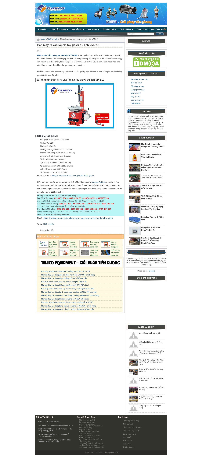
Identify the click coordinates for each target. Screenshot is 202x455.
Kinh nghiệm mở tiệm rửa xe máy (91, 447)
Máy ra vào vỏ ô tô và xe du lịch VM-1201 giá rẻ (73, 175)
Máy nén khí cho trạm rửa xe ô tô (91, 426)
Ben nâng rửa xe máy (139, 79)
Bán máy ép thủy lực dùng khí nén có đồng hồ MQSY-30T (64, 282)
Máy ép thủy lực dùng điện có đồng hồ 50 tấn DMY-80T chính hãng (68, 275)
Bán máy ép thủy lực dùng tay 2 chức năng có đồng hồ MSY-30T (67, 302)
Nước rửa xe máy (85, 428)
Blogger (152, 271)
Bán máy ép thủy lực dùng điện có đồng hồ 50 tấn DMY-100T (65, 271)
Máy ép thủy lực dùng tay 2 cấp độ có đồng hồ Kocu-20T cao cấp (67, 309)
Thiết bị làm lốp (128, 447)
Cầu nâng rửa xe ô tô (87, 420)
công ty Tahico (98, 182)
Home (42, 39)
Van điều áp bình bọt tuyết (149, 333)
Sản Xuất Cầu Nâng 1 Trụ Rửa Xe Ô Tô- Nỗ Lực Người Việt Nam (152, 240)
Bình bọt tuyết (136, 83)
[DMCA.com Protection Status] (146, 66)
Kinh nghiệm (127, 437)
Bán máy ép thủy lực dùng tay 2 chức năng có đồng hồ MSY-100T (67, 289)
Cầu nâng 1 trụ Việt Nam (132, 427)
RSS (162, 29)
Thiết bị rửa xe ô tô (111, 453)
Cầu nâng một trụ (85, 434)
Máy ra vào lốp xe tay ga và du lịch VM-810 (57, 55)
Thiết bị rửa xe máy (86, 437)
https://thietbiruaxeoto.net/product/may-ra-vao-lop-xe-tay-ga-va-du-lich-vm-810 (78, 218)
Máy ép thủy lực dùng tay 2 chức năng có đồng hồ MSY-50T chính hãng (70, 295)
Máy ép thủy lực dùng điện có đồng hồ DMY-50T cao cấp (64, 278)
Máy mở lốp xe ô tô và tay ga (89, 435)
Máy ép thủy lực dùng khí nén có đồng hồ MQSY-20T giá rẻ (65, 285)
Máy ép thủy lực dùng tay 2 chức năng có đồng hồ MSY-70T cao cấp (68, 292)
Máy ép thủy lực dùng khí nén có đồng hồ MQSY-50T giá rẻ (65, 299)
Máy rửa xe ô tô (137, 100)
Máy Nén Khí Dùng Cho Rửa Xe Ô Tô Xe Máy (150, 397)
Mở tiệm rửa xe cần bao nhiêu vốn (92, 445)
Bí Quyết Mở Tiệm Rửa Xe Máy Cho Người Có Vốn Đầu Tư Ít (152, 167)
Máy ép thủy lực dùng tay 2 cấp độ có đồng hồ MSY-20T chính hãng (68, 306)
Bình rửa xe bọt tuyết (86, 424)
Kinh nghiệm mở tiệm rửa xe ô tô (91, 443)
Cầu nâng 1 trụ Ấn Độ (131, 431)
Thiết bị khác (52, 39)
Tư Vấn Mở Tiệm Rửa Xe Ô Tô (90, 439)
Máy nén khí (136, 93)
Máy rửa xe (135, 97)
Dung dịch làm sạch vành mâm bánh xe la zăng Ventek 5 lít (151, 352)
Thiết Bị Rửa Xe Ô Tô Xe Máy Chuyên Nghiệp (146, 252)
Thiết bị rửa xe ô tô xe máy (89, 432)
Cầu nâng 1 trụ (84, 441)
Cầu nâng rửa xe (137, 86)
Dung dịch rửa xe (137, 90)
